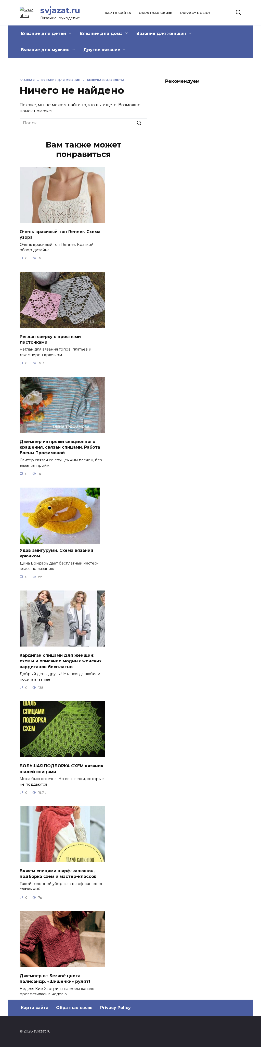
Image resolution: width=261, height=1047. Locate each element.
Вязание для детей (43, 33)
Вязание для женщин (161, 33)
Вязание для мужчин (45, 49)
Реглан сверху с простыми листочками (50, 339)
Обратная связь (156, 13)
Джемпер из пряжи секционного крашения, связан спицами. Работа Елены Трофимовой (60, 447)
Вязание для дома (101, 33)
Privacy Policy (195, 13)
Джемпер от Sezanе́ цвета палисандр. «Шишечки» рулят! (55, 978)
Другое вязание (101, 49)
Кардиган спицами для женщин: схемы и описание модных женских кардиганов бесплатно (60, 661)
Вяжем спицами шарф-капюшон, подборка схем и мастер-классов (58, 873)
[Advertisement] (203, 165)
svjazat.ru (60, 10)
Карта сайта (118, 13)
